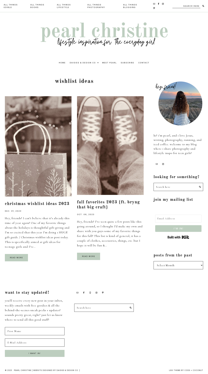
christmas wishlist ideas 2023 (37, 204)
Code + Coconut (193, 370)
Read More (16, 258)
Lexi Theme (175, 370)
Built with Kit (178, 237)
